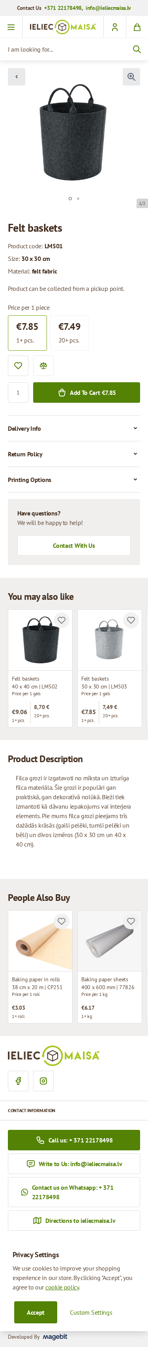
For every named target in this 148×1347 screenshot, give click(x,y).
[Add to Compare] (43, 365)
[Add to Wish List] (18, 365)
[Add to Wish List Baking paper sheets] (131, 921)
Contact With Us (74, 545)
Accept (36, 1312)
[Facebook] (18, 1081)
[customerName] (114, 27)
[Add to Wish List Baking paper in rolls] (61, 921)
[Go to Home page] (63, 27)
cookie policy (62, 1287)
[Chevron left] (16, 77)
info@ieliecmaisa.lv (108, 7)
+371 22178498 (63, 7)
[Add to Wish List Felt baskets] (61, 620)
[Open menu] (11, 27)
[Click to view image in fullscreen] (131, 77)
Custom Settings (91, 1312)
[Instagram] (43, 1081)
